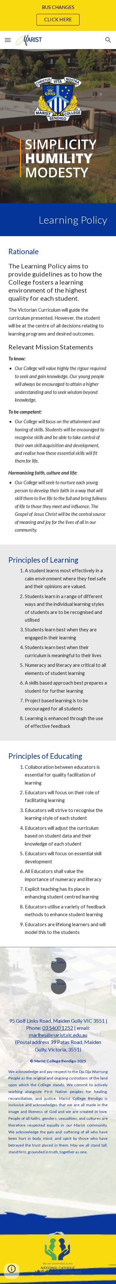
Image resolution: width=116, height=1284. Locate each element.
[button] (7, 40)
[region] (58, 15)
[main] (58, 219)
